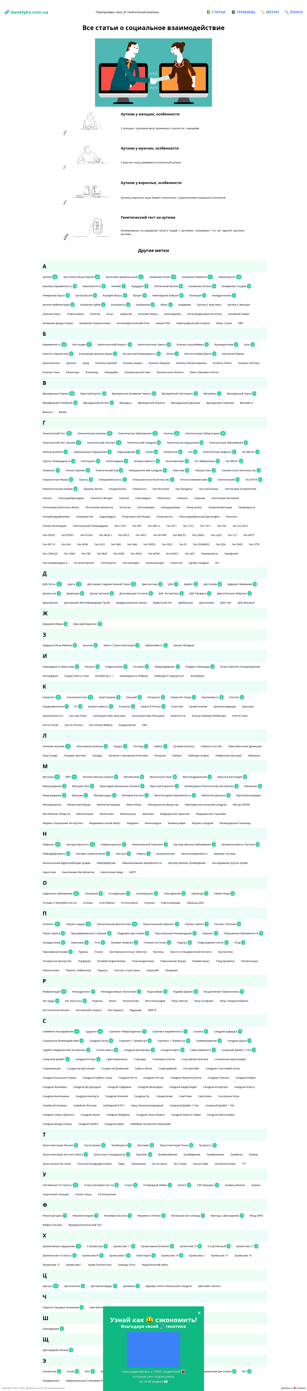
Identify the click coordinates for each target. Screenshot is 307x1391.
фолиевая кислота (117, 1215)
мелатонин (107, 814)
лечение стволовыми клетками (128, 755)
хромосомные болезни (157, 1246)
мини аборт (134, 804)
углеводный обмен (157, 1185)
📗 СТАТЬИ (216, 12)
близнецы (92, 372)
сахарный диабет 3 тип (184, 1105)
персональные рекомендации (175, 933)
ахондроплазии (223, 295)
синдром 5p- (142, 1096)
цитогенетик (74, 1286)
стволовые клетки (163, 1059)
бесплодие (81, 344)
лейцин (177, 755)
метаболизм (133, 777)
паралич (209, 933)
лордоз (120, 746)
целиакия (130, 1286)
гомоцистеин (204, 470)
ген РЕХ (136, 525)
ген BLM (102, 553)
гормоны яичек (92, 489)
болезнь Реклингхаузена (191, 363)
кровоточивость (100, 706)
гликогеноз (163, 498)
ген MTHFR (159, 535)
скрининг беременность (169, 1031)
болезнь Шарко (132, 363)
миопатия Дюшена (215, 795)
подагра (183, 942)
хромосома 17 (219, 1255)
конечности (178, 715)
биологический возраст (114, 344)
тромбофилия (192, 1154)
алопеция (197, 295)
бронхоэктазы (51, 363)
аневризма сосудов (236, 286)
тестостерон (159, 1163)
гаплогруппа (108, 562)
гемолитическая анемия (59, 489)
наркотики (49, 872)
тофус (121, 1163)
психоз (99, 951)
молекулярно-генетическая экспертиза (211, 786)
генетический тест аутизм (61, 442)
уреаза (255, 1185)
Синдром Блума (114, 1124)
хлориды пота (126, 1264)
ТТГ (244, 1163)
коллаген (126, 706)
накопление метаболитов (78, 872)
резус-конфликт (204, 1001)
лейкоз (160, 746)
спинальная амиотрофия (230, 1059)
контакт (236, 697)
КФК (144, 725)
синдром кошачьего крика (59, 1077)
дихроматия (50, 602)
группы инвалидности (58, 461)
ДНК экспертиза (170, 593)
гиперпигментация (220, 507)
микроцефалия (54, 786)
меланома (252, 786)
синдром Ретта (128, 1077)
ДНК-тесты (52, 584)
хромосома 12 (51, 1264)
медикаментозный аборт (104, 823)
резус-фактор (180, 1001)
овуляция (199, 893)
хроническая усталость (59, 1255)
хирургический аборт (155, 1264)
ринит (112, 1001)
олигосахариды (170, 902)
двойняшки (185, 602)
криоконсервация (225, 706)
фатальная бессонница (187, 1215)
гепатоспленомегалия (195, 479)
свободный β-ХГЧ (113, 1105)
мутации (79, 795)
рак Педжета (115, 1010)
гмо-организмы (208, 489)
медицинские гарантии (175, 814)
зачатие (89, 645)
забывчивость (155, 645)
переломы (79, 942)
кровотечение (198, 706)
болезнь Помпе (222, 363)
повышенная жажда (173, 961)
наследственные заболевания (194, 844)
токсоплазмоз (94, 1145)
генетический (228, 479)
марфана (132, 823)
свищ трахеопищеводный (147, 1105)
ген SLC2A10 (240, 525)
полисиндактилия (143, 961)
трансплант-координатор (111, 1154)
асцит (110, 314)
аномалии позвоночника (94, 323)
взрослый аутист (92, 393)
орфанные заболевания (60, 893)
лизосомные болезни (91, 746)
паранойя (152, 970)
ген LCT (232, 535)
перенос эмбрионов (78, 970)
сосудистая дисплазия (81, 1068)
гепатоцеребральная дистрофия (199, 516)
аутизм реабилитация (58, 304)
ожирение (93, 893)
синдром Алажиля (116, 1096)
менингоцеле (84, 814)
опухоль (149, 902)
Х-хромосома (96, 1246)
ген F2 (183, 544)
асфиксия (126, 314)
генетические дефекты (219, 452)
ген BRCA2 (250, 452)
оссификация (119, 893)
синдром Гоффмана (119, 1087)
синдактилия (164, 1096)
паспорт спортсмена (127, 970)
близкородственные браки (97, 353)
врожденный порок (241, 393)
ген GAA (132, 544)
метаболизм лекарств (56, 814)
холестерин (145, 1255)
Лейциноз (254, 755)
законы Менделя (183, 645)
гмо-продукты (184, 489)
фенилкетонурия (85, 1215)
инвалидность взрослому (60, 666)
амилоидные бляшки (167, 295)
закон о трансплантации (120, 645)
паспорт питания (227, 924)
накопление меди (112, 872)
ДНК (172, 584)
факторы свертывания (227, 1215)
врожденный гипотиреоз (179, 393)
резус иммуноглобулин (234, 1001)
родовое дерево (184, 991)
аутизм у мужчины (209, 304)
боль (248, 344)
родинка (97, 1001)
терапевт (143, 1154)
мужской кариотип (163, 786)
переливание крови (57, 951)
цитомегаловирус (103, 1286)
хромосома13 (119, 1255)
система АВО (191, 1068)
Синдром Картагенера (221, 1114)
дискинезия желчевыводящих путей (87, 602)
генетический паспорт (103, 442)
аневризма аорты (55, 295)
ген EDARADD (201, 544)
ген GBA (116, 544)
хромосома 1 (74, 1264)
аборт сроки (224, 323)
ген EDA (220, 544)
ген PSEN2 (49, 535)
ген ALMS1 (172, 553)
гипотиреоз (90, 461)
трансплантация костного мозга (65, 1154)
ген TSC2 (188, 525)
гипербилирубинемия (56, 516)
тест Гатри (180, 1163)
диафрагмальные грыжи (131, 602)
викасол (48, 412)
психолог (51, 924)
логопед (140, 746)
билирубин (111, 372)
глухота (85, 479)
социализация (52, 1068)
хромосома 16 (243, 1255)
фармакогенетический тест (85, 1225)
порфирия (84, 961)
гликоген (182, 498)
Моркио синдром (202, 823)
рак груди (50, 1001)
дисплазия (212, 584)
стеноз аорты (106, 1050)
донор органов (101, 593)
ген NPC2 (123, 535)
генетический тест (57, 433)
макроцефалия (54, 795)
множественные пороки (100, 777)
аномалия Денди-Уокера (58, 323)
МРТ (71, 777)
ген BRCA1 (234, 461)
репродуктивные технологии (120, 991)
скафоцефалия (167, 1068)
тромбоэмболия (167, 1154)
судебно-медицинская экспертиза (66, 1050)
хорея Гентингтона (99, 1264)
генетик (171, 433)
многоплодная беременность (174, 795)
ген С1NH (120, 525)
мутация (50, 777)
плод (239, 942)
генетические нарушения (184, 442)
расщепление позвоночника (223, 991)
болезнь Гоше (51, 372)
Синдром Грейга (88, 1124)
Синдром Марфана (118, 1114)
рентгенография (155, 1001)
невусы (143, 853)
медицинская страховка (211, 814)
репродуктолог (83, 991)
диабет (190, 584)
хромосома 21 (246, 1246)
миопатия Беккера (108, 804)
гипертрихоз (194, 507)
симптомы (185, 1096)
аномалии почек (162, 277)
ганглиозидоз (131, 562)
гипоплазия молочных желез (61, 507)
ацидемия (184, 304)
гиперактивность (146, 461)
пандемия (171, 970)
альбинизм (144, 304)
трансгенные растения (57, 1163)
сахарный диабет (55, 1059)
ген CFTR (254, 544)
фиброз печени (52, 1225)
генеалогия (172, 452)
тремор (253, 1154)
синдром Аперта (244, 1087)
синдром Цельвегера (139, 1050)
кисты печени (74, 725)
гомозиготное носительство (240, 470)
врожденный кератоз (151, 402)
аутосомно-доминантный (124, 277)
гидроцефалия (128, 452)
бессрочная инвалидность (141, 353)
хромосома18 (92, 1255)
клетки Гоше (240, 715)
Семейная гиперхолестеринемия (150, 1124)
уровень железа (235, 1185)
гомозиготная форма (57, 479)
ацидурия (139, 286)
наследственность (80, 844)
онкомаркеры (146, 893)
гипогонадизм (116, 461)
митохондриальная (196, 777)
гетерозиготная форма (136, 516)
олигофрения (174, 893)
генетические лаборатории (204, 433)
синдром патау (100, 1040)
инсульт (91, 666)
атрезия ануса (52, 314)
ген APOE (136, 553)
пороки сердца (78, 924)
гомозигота (139, 489)
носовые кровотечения (92, 853)
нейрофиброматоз (56, 853)
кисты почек (50, 725)
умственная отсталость (60, 1185)
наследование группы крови (230, 863)
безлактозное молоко (170, 372)
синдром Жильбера (55, 1087)
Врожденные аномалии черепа (133, 393)
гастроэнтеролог (84, 562)
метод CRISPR (241, 804)
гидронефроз (107, 516)
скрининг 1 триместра (173, 1040)
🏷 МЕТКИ (270, 12)
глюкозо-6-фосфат (101, 498)
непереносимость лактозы (240, 844)
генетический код (109, 470)
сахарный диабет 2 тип (238, 1050)
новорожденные (113, 844)
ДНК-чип (225, 602)
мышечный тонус (163, 777)
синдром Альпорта (87, 1096)
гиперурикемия (170, 507)
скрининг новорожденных (127, 1031)
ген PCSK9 (86, 535)
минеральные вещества (163, 804)
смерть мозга (143, 1068)
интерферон (50, 676)
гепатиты (231, 516)
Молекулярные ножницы (235, 823)
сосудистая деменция (114, 1068)
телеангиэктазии (225, 1163)
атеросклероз (75, 314)
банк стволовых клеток (204, 372)
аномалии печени (202, 286)
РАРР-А (152, 1010)
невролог (51, 844)
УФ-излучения (107, 1194)
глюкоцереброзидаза (71, 498)
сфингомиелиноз (116, 1059)
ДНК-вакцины (246, 602)
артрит (139, 295)
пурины (83, 951)
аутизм (49, 277)
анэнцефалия (172, 314)
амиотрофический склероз (193, 323)
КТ (77, 706)
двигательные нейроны (233, 593)
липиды (97, 755)
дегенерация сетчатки (136, 593)
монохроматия (52, 804)
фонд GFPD (256, 1215)
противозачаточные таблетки (128, 951)
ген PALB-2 (105, 535)
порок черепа (53, 933)
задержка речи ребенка (59, 645)
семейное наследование (60, 1031)
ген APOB (154, 553)
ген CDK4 (69, 553)
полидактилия (53, 942)
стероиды (140, 1059)
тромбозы (236, 1154)
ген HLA (66, 544)
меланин (148, 814)
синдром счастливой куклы (223, 1068)
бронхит (71, 363)
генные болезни (54, 452)
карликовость (212, 697)
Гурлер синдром (199, 562)
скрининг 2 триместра (134, 1040)
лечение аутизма (56, 746)
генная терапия (77, 470)
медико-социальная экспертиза (63, 823)
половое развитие (124, 942)
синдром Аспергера (215, 1087)
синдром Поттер (153, 1077)
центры (50, 1286)
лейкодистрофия (198, 755)
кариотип (51, 697)
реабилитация (54, 991)
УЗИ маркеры (207, 1185)
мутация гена (82, 786)
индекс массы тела (77, 676)
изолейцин (197, 676)
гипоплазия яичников (225, 498)
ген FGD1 (167, 544)
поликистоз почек (157, 942)
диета (74, 584)
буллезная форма (233, 353)
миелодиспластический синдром (205, 804)
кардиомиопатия (55, 706)
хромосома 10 (171, 1255)
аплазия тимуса (148, 314)
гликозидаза (142, 498)
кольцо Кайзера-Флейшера (209, 715)
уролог (184, 1185)
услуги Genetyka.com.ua (100, 1185)
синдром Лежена (218, 1077)
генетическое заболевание (137, 433)
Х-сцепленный (218, 1246)
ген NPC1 (141, 535)
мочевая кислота (134, 795)
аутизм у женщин (239, 304)
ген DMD (237, 544)
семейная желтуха (84, 1105)
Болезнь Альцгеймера (192, 344)
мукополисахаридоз (248, 795)
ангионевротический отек (133, 323)
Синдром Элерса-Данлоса (58, 1114)
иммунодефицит (167, 666)
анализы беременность (59, 286)
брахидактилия (225, 344)
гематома (180, 470)
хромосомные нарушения (61, 1246)
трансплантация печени (60, 1145)
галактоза (176, 562)
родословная (156, 991)
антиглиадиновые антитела (204, 314)
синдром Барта (172, 1050)
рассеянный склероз (88, 1010)
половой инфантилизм (111, 961)
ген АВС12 (154, 525)
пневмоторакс (201, 961)
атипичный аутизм (168, 286)
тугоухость (207, 1145)
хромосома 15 (190, 1246)
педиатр (102, 970)
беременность (54, 344)
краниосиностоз (53, 715)
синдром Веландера (150, 1087)
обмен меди (223, 893)
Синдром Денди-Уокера (57, 1124)
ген (192, 452)
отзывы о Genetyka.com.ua (60, 902)
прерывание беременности (243, 933)
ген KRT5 (248, 535)
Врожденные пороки (58, 393)
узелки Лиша (83, 1194)
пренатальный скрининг (160, 924)
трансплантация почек (176, 1145)
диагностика (151, 584)
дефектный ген (162, 602)
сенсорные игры (228, 1096)
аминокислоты (93, 286)
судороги (93, 1031)
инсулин (140, 666)
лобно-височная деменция (245, 746)
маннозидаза (153, 823)
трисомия (145, 1145)
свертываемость (202, 1050)
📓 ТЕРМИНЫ (243, 12)
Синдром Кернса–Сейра (186, 1114)
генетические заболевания (227, 442)
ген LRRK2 (198, 535)
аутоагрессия (86, 295)
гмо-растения (161, 489)
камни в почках (152, 706)
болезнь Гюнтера (248, 363)
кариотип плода (183, 697)
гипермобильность (112, 479)
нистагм (123, 853)
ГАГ (217, 562)
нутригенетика (165, 853)
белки (171, 353)
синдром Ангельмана (56, 1096)
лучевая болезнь (183, 746)
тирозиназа (138, 1163)
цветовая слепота (209, 1286)
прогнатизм (225, 951)
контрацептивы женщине (148, 715)
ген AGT (190, 553)
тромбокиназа (215, 1154)
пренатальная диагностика (116, 924)
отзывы (88, 902)
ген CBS (86, 553)
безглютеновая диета (199, 353)
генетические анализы (94, 433)
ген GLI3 (100, 544)
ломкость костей (211, 746)
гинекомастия (84, 516)
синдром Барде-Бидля (183, 1087)
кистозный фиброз (100, 725)
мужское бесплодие (231, 777)
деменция (75, 593)
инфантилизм (115, 666)
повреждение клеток (212, 942)
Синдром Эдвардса (227, 1031)
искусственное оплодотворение (240, 666)
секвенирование (208, 1040)
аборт (165, 304)
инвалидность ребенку (134, 676)
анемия (117, 286)
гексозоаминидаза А (55, 562)
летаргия (160, 755)
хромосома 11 (123, 1246)
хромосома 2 (197, 1255)
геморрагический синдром (147, 470)
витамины (212, 393)
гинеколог (50, 470)
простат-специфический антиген (191, 951)
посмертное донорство (57, 961)
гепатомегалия (176, 461)
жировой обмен (54, 624)
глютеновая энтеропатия (240, 489)
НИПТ (132, 872)
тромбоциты (120, 1145)
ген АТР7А (253, 479)
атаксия (95, 314)
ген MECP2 (179, 535)
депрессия (51, 593)
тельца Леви (200, 1163)
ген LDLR (216, 535)
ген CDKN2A (50, 553)
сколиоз (200, 1031)
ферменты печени (151, 1215)
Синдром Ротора (87, 1059)
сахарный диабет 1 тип (220, 1105)
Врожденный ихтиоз (97, 402)
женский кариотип (87, 624)
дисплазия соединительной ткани (111, 584)
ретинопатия (131, 1001)
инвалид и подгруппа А (169, 676)
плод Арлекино (225, 961)
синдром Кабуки (245, 1077)
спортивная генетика (194, 1059)
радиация (136, 1010)
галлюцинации (155, 562)
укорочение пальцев (56, 1194)
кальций (133, 697)
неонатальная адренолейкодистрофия (66, 863)
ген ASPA (119, 553)
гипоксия (125, 507)
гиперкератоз (246, 507)
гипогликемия (145, 507)
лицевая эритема (75, 755)
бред (86, 363)
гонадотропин (117, 489)
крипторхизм (109, 697)
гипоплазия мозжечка (99, 507)
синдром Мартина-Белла (185, 1077)
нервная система (224, 853)
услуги (130, 1185)
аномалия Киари (238, 314)
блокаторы (72, 372)
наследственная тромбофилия (187, 863)
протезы (158, 951)
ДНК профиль (199, 593)
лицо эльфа (50, 755)
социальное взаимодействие (62, 1040)
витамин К (246, 402)
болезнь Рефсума (159, 363)
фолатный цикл (54, 1215)
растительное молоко (56, 1010)
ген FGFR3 (149, 544)
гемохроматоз (209, 553)
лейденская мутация (228, 755)
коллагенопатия (79, 697)
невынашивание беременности (142, 863)
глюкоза (124, 498)
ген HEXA (82, 544)
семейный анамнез (55, 1105)
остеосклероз (129, 902)
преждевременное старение (90, 933)
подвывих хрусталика (132, 933)
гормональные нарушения (91, 452)
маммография (176, 823)
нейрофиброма (106, 863)
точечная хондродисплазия (94, 1163)
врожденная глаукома (220, 402)
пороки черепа (196, 924)
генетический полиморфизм (90, 525)
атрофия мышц (114, 295)
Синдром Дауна (238, 1040)
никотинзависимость (194, 853)
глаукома (199, 498)
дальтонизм (206, 602)
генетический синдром (143, 442)
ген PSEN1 (67, 535)
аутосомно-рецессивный (81, 277)
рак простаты (75, 1001)
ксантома (177, 706)
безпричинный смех (137, 372)
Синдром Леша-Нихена (150, 1114)
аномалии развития (197, 277)
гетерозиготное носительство (153, 479)
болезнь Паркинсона (57, 353)
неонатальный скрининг (149, 844)
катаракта (155, 697)
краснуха (248, 706)
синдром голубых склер (97, 1077)
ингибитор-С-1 (104, 676)
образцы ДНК (195, 902)
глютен (47, 498)
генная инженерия (54, 525)
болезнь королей (106, 363)
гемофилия (231, 553)
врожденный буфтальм (185, 402)
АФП (240, 323)
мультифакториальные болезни (121, 786)
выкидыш (126, 402)
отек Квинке (107, 902)
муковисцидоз (104, 795)
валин (63, 412)
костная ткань (78, 715)
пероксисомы (51, 970)
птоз (99, 942)
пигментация (249, 961)
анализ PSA (163, 323)
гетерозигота (165, 516)
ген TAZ (221, 525)
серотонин (205, 1096)
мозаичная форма (79, 804)
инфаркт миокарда (199, 666)
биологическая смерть (153, 344)
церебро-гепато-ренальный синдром (169, 1286)
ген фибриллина (207, 461)
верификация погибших (59, 402)
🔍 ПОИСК (293, 12)
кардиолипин (127, 725)
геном (151, 452)
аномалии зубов (92, 304)
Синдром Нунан (90, 1114)
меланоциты (128, 814)
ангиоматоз (120, 304)
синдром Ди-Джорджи (87, 1087)
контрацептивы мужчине (109, 715)
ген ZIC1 (172, 525)
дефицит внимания (241, 584)
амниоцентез (229, 277)
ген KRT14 (49, 544)
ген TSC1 (205, 525)
